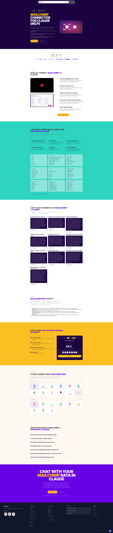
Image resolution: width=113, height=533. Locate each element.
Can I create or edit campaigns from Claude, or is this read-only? (44, 449)
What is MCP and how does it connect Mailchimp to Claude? (43, 434)
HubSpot (50, 514)
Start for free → (69, 356)
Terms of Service (6, 530)
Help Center (94, 514)
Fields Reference (95, 512)
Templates (94, 509)
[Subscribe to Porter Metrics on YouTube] (7, 511)
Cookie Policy (17, 530)
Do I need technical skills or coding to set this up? (41, 438)
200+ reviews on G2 (61, 61)
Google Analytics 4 (52, 519)
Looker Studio (33, 511)
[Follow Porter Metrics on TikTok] (9, 511)
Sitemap (23, 530)
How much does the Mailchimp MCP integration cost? (42, 457)
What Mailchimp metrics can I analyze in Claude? (41, 446)
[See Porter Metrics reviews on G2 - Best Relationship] (13, 514)
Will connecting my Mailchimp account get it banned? (42, 442)
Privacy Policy (12, 530)
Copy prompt (33, 230)
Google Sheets (33, 513)
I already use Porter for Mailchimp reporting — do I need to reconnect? (45, 453)
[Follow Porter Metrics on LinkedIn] (5, 511)
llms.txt (26, 530)
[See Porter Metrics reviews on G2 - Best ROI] (9, 514)
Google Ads (51, 509)
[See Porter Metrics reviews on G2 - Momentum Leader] (6, 514)
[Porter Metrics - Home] (41, 2)
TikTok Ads (51, 517)
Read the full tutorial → (63, 114)
